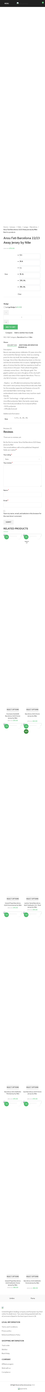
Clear (19, 294)
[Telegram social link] (26, 342)
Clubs (19, 227)
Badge (6, 304)
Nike (30, 337)
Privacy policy (6, 1331)
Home (5, 227)
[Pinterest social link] (18, 342)
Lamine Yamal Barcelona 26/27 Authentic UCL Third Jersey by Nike (32, 905)
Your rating (7, 455)
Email (5, 500)
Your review (8, 463)
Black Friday (6, 1353)
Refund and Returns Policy (11, 1335)
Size (6, 274)
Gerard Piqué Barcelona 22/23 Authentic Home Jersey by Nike (13, 1283)
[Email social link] (15, 342)
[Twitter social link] (12, 342)
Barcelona (34, 227)
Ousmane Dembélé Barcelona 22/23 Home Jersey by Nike (12, 716)
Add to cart (10, 327)
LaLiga (26, 227)
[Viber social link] (28, 342)
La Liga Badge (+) (14, 307)
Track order (6, 1345)
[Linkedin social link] (20, 342)
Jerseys (13, 227)
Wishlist (4, 1349)
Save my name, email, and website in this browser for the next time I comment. (22, 514)
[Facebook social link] (10, 342)
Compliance (6, 1372)
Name (6, 490)
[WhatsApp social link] (23, 342)
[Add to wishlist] (19, 537)
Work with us (6, 1368)
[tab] (12, 345)
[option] (30, 256)
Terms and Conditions (10, 1327)
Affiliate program (8, 1364)
